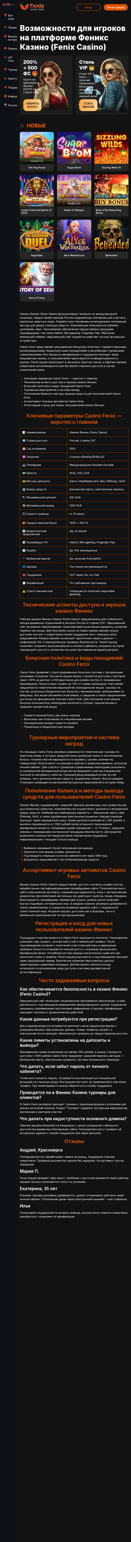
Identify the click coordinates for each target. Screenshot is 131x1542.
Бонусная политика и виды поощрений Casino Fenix (57, 386)
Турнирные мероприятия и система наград (52, 389)
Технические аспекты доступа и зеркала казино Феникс (60, 382)
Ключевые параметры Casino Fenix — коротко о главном (60, 378)
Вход (88, 7)
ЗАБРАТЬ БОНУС (32, 105)
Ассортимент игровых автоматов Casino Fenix (54, 401)
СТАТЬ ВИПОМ (88, 105)
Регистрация (115, 7)
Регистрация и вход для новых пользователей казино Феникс (64, 405)
